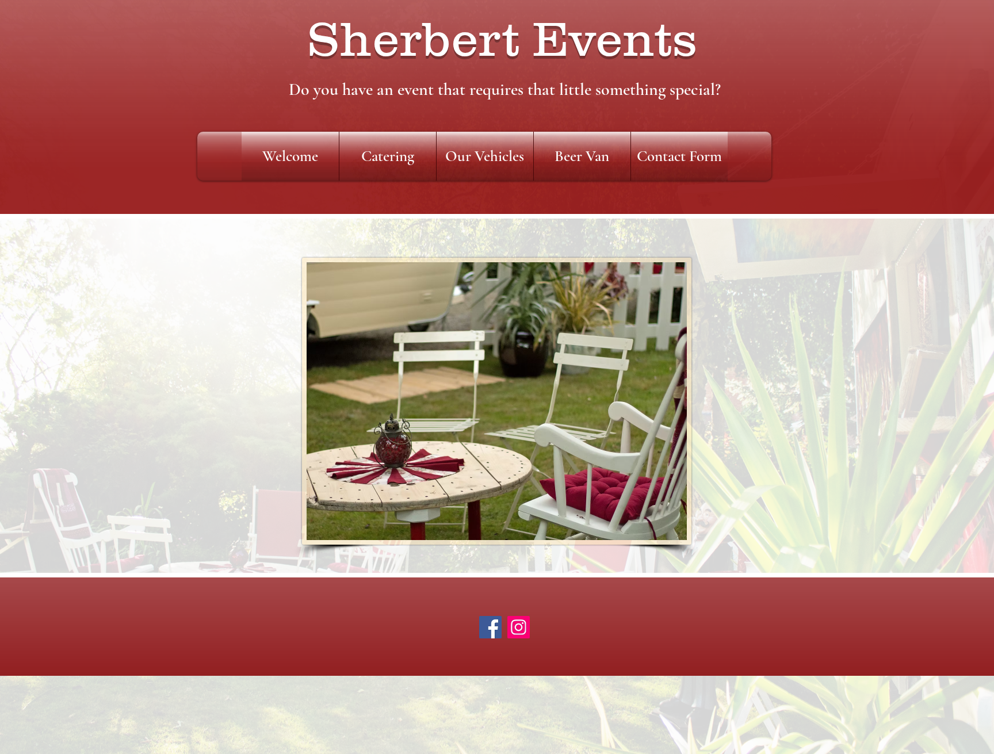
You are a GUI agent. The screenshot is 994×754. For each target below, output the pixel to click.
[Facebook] (490, 627)
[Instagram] (518, 627)
